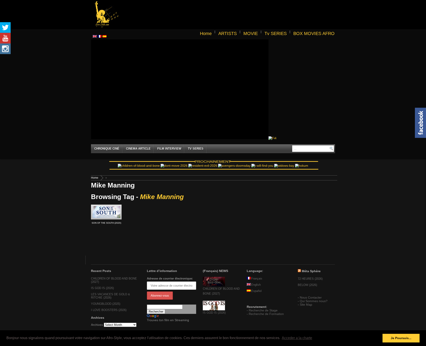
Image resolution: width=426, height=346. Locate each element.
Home (206, 33)
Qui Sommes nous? (313, 301)
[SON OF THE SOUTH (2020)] (106, 212)
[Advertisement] (227, 14)
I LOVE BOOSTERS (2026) (108, 310)
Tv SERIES (275, 33)
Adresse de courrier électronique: (170, 278)
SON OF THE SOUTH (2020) (106, 223)
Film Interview (169, 148)
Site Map (306, 304)
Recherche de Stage (263, 310)
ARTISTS (227, 33)
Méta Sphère (311, 271)
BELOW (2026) (307, 285)
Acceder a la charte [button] (297, 338)
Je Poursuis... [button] (401, 338)
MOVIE (250, 33)
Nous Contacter (311, 297)
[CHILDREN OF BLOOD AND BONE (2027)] (214, 285)
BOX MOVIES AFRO (314, 33)
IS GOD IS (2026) (102, 288)
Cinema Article (138, 148)
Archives (97, 324)
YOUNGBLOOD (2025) (105, 303)
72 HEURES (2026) (310, 278)
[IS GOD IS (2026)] (214, 309)
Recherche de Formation (266, 314)
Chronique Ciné (106, 148)
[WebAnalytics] (255, 300)
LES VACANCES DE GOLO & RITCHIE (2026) (110, 296)
